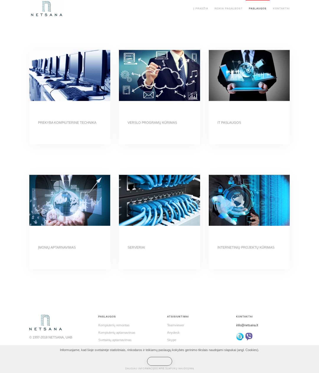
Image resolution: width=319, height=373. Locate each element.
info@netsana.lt (247, 325)
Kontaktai (281, 8)
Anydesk (173, 332)
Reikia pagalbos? (228, 8)
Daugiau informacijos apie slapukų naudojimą (159, 368)
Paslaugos (257, 8)
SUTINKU (159, 361)
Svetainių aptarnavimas (115, 340)
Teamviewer (175, 325)
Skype (171, 340)
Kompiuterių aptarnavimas (116, 332)
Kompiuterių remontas (114, 325)
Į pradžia (200, 8)
